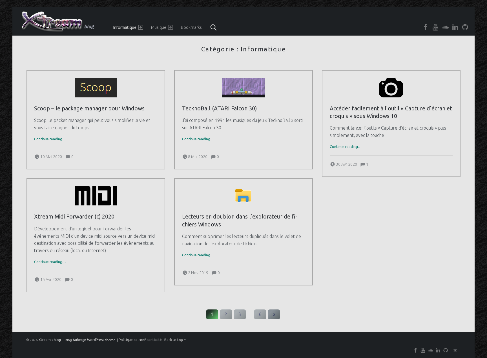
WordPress (95, 340)
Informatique (124, 27)
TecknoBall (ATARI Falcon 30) (219, 108)
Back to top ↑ (175, 340)
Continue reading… (50, 139)
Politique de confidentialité (140, 340)
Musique (158, 27)
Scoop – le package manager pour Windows (89, 108)
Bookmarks (191, 27)
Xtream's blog (50, 340)
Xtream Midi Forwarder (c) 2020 (74, 216)
